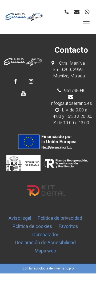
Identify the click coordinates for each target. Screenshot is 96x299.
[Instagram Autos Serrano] (31, 81)
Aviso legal (20, 218)
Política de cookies (32, 226)
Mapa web (45, 251)
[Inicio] (24, 17)
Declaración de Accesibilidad (45, 242)
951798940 (74, 90)
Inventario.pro (64, 268)
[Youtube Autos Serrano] (23, 93)
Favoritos (68, 226)
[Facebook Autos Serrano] (15, 81)
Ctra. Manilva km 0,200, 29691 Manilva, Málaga (69, 69)
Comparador (45, 234)
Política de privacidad (60, 218)
